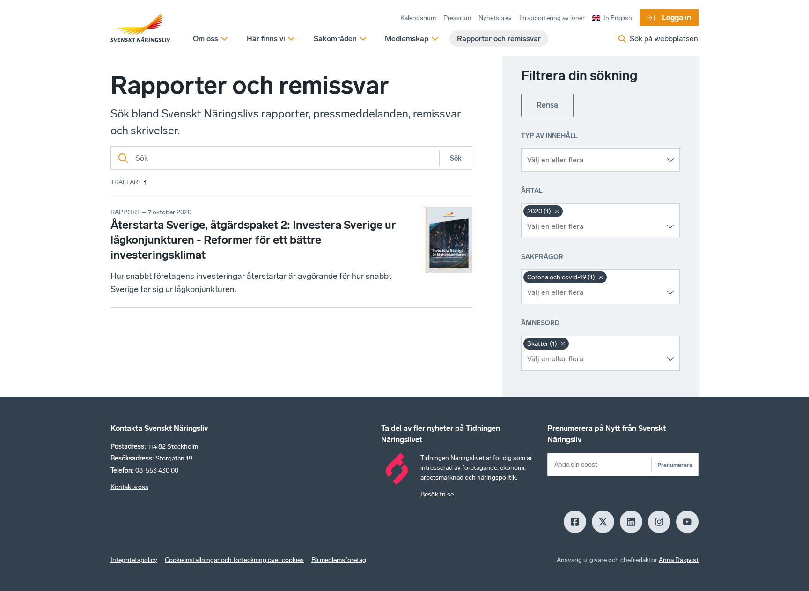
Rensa (547, 105)
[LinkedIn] (631, 522)
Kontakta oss (129, 487)
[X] (603, 522)
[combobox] (593, 160)
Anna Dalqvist (679, 560)
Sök (456, 158)
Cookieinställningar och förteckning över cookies (234, 560)
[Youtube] (687, 522)
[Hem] (140, 28)
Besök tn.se (437, 494)
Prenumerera (674, 464)
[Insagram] (659, 522)
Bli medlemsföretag (338, 560)
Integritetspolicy (133, 560)
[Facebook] (575, 522)
